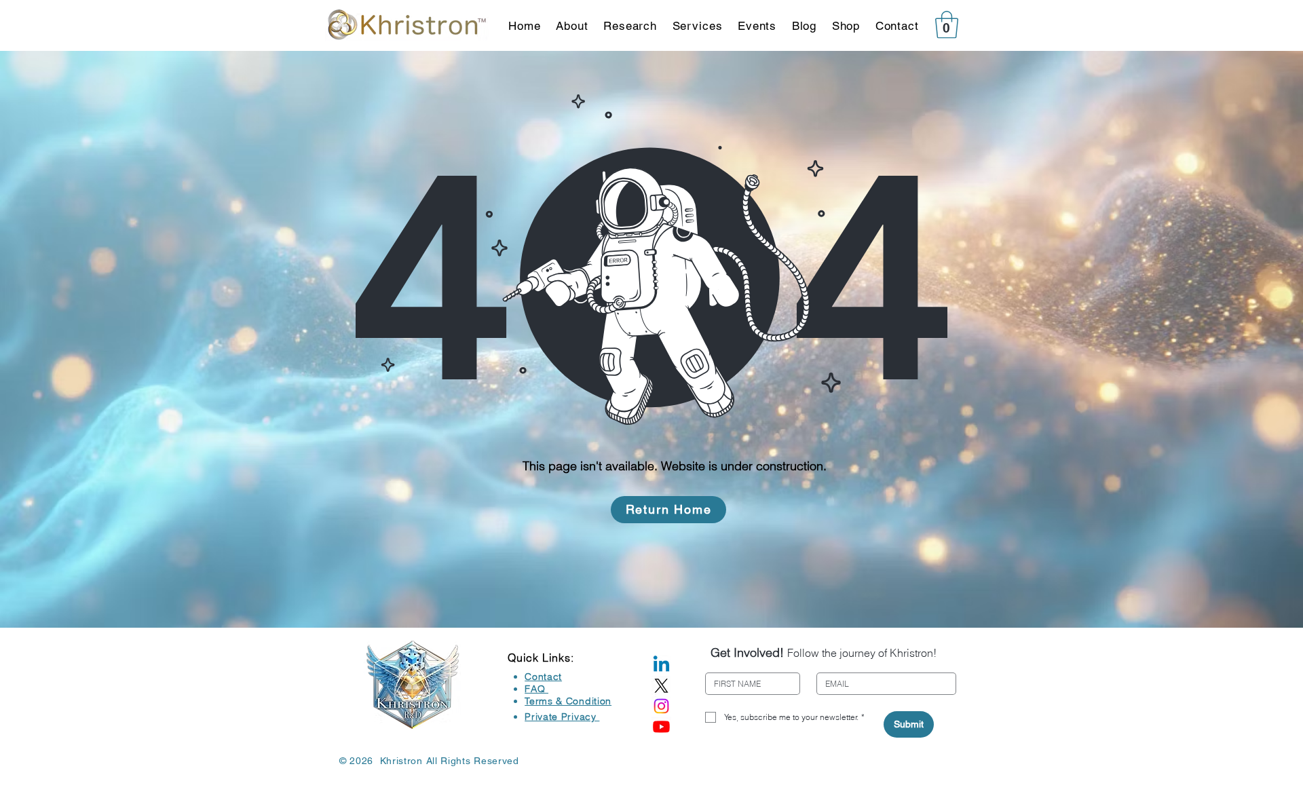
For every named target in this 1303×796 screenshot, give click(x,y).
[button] (946, 24)
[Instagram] (661, 706)
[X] (661, 686)
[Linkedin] (661, 665)
